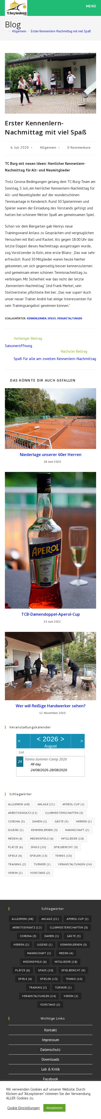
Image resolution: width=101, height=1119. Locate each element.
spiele (15, 855)
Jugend (16, 830)
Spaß (52, 318)
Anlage (46, 804)
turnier (42, 864)
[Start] (6, 31)
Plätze (15, 847)
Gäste (62, 821)
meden (15, 838)
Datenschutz (50, 1049)
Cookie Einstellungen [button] (23, 1108)
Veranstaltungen (69, 318)
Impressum (50, 1039)
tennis (63, 855)
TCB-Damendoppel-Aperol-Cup (50, 614)
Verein (15, 873)
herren (84, 821)
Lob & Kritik (50, 1069)
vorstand (40, 873)
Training (17, 864)
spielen (39, 855)
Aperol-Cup (74, 804)
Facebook (50, 1079)
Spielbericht (66, 847)
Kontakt (50, 1030)
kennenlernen (36, 318)
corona (16, 821)
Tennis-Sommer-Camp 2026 (46, 759)
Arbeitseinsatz (23, 813)
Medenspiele (42, 838)
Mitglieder (72, 838)
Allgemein (48, 147)
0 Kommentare (79, 147)
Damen (39, 821)
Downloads (50, 1059)
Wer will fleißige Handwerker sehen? (51, 706)
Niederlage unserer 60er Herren (50, 454)
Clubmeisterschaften (64, 813)
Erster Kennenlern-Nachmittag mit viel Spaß (61, 31)
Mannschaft (77, 830)
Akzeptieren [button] (54, 1108)
